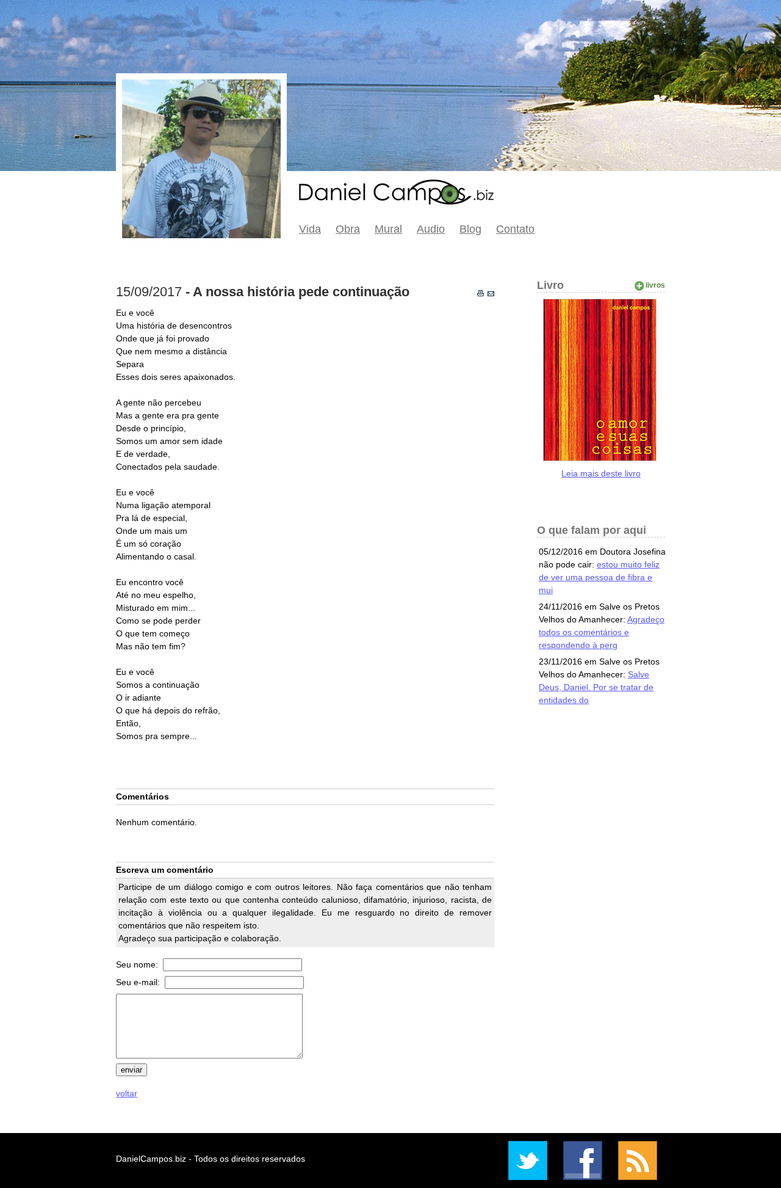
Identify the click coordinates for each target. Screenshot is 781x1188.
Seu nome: (138, 964)
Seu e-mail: (139, 982)
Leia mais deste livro (601, 473)
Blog (470, 229)
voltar (126, 1093)
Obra (348, 229)
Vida (310, 229)
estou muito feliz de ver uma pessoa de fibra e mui (599, 577)
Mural (388, 229)
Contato (515, 229)
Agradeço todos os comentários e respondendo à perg (601, 632)
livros (655, 285)
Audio (431, 229)
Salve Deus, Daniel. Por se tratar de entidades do (596, 687)
